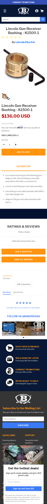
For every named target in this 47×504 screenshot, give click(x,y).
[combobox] (21, 19)
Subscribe (23, 425)
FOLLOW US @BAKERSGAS (23, 316)
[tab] (24, 284)
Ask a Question (23, 252)
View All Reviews (23, 259)
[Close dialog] (41, 447)
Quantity (5, 140)
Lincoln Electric (25, 42)
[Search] (42, 19)
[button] (41, 11)
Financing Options (9, 440)
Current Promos (9, 444)
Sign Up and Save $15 (23, 489)
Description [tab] (23, 166)
